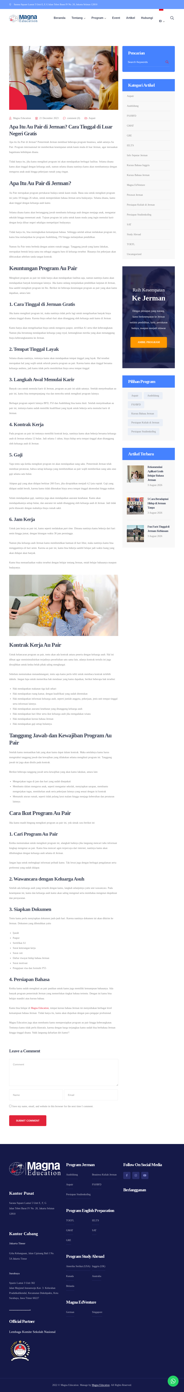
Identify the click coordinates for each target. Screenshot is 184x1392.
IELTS (130, 145)
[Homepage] (23, 18)
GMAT (130, 125)
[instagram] (135, 1175)
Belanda (70, 1286)
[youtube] (144, 1175)
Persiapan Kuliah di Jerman (141, 204)
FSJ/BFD (131, 115)
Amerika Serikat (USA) (78, 1266)
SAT (129, 224)
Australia (96, 1276)
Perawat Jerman (135, 195)
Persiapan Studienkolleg (139, 214)
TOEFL (131, 244)
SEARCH (167, 62)
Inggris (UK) (98, 1266)
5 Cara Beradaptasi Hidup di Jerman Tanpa (158, 503)
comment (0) (73, 118)
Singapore (97, 1312)
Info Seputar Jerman (137, 155)
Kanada (70, 1276)
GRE (129, 135)
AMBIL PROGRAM (149, 342)
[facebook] (126, 1175)
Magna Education (22, 118)
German (70, 1312)
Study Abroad (134, 234)
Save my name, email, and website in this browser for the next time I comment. (52, 1106)
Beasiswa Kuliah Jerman (104, 1174)
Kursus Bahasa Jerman (138, 175)
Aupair (92, 118)
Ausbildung (133, 106)
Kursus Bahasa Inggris (138, 165)
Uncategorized (134, 254)
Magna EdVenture (136, 185)
